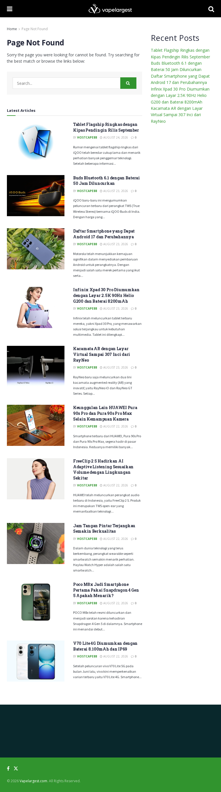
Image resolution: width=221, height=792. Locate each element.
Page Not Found (35, 28)
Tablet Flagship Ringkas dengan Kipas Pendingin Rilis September (106, 127)
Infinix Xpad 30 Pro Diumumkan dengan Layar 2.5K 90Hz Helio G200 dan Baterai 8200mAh (106, 295)
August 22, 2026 (115, 426)
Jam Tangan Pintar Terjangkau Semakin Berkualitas (104, 528)
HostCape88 (87, 137)
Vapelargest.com (33, 780)
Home (12, 28)
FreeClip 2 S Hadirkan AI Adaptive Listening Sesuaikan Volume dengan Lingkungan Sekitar (103, 469)
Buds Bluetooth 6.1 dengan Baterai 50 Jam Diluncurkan (106, 180)
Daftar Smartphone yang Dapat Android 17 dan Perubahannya (104, 233)
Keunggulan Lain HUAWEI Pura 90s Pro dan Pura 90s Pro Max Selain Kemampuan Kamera (105, 413)
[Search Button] (128, 83)
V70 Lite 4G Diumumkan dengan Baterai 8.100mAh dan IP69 (105, 646)
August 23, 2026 (115, 191)
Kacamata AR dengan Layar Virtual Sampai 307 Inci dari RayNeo (101, 354)
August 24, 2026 (115, 137)
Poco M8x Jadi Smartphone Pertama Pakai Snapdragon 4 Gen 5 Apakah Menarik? (106, 590)
